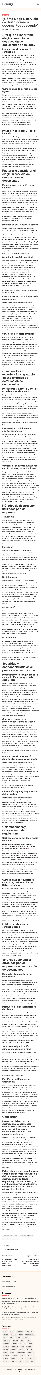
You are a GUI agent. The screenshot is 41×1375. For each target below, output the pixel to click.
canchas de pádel (29, 1334)
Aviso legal (5, 1284)
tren (13, 1361)
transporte (6, 1361)
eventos (30, 1343)
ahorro (5, 1331)
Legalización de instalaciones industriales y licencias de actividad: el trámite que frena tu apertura (19, 1308)
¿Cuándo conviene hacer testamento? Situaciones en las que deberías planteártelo (20, 1313)
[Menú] (38, 4)
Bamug (7, 4)
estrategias (22, 1343)
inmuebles (28, 1346)
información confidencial (26, 1235)
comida (18, 1337)
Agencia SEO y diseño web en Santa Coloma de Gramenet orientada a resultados (20, 1302)
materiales (21, 1349)
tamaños (5, 1358)
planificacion (30, 1352)
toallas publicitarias (30, 1358)
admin (6, 1246)
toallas (21, 1358)
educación (6, 1343)
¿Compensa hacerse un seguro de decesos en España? (19, 1298)
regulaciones (6, 1238)
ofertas (12, 1352)
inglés (22, 1346)
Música (5, 1352)
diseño (28, 1340)
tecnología (13, 1358)
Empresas (6, 15)
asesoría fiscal (29, 1331)
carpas (5, 1337)
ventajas (26, 1361)
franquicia (6, 1346)
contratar (15, 1340)
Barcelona (13, 1334)
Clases (11, 1337)
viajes (32, 1361)
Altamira (24, 1372)
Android (12, 1331)
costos (22, 1340)
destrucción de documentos (10, 1235)
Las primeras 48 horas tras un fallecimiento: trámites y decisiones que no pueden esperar (19, 1318)
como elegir (26, 1337)
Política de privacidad (9, 1281)
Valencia (19, 1361)
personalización (20, 1352)
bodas (21, 1334)
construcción (6, 1340)
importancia (15, 1346)
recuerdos (6, 1355)
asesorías (5, 1334)
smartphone (31, 1355)
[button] (11, 1249)
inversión (5, 1349)
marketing (13, 1349)
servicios (15, 1238)
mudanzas (29, 1349)
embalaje (14, 1343)
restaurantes (15, 1355)
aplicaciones (20, 1331)
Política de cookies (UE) (9, 1286)
